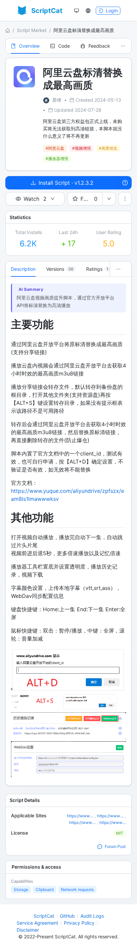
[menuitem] (25, 46)
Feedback (99, 46)
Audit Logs (92, 916)
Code (64, 46)
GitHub (67, 916)
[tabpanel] (68, 531)
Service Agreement (37, 923)
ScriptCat (44, 916)
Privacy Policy (79, 923)
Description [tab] (23, 269)
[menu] (68, 46)
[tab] (60, 269)
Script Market (32, 30)
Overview (29, 46)
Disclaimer (28, 930)
